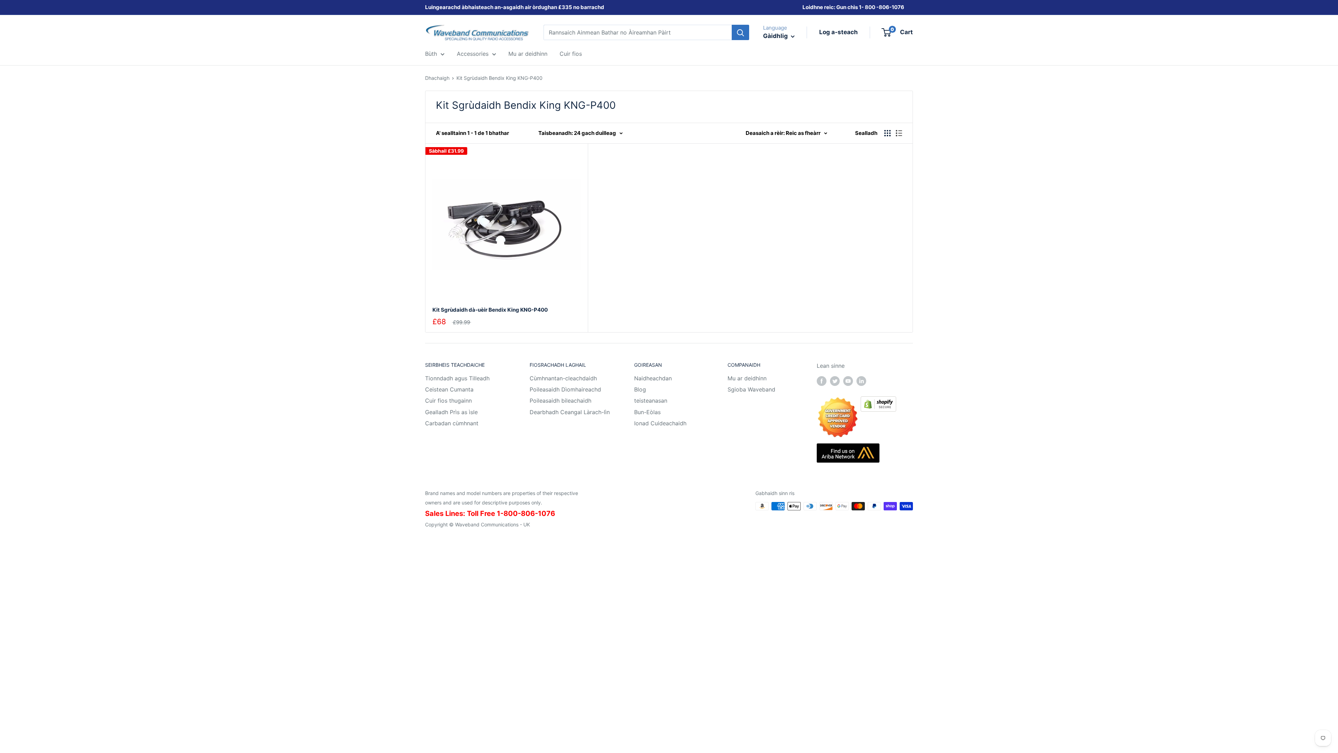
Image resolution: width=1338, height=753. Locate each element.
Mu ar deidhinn (747, 378)
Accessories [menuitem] (473, 53)
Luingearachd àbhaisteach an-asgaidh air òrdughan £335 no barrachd (514, 7)
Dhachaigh (437, 78)
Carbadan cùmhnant (451, 423)
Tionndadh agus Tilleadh (457, 378)
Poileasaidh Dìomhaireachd (565, 389)
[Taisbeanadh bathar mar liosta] (899, 133)
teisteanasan (650, 400)
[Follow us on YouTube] (848, 381)
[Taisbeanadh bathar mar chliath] (887, 133)
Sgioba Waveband (751, 389)
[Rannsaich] (740, 32)
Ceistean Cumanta (449, 389)
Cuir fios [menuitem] (571, 53)
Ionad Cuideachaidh (660, 423)
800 (870, 7)
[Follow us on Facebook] (821, 381)
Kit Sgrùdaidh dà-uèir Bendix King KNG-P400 (490, 309)
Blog (640, 389)
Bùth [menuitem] (431, 53)
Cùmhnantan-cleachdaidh (563, 378)
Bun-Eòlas (647, 412)
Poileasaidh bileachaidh (560, 400)
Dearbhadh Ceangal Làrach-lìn (570, 412)
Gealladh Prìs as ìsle (451, 412)
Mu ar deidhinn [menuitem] (527, 53)
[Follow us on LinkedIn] (861, 381)
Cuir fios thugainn (448, 400)
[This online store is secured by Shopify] (878, 401)
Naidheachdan (653, 378)
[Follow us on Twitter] (835, 381)
